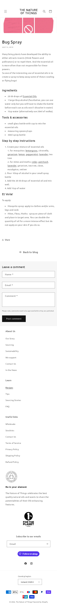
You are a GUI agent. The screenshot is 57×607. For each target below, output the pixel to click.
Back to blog (30, 252)
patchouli (43, 161)
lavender (43, 154)
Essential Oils (30, 96)
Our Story (10, 338)
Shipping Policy (13, 455)
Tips (7, 394)
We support (11, 357)
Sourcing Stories (13, 400)
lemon (22, 154)
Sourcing (10, 344)
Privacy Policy (12, 449)
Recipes (9, 387)
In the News (11, 370)
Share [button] (7, 239)
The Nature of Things (24, 602)
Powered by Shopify (40, 602)
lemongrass (31, 150)
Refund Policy (12, 462)
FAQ (8, 406)
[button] (5, 11)
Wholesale (10, 424)
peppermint (32, 154)
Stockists (10, 430)
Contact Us (11, 363)
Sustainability (12, 351)
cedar (34, 161)
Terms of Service (13, 443)
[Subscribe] (47, 544)
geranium (12, 154)
